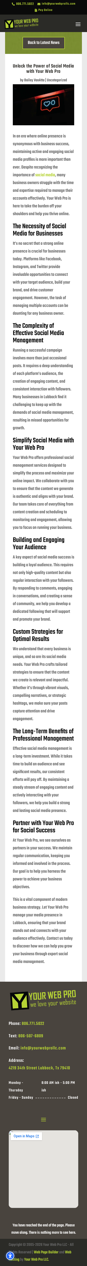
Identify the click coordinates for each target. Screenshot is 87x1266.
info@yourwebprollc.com (43, 1048)
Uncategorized (57, 80)
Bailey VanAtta (34, 80)
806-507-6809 (30, 1036)
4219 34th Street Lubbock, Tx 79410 (39, 1068)
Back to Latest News (43, 42)
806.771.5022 (33, 1023)
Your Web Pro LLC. (36, 1260)
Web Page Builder (46, 1252)
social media (45, 175)
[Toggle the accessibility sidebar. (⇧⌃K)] (10, 1256)
